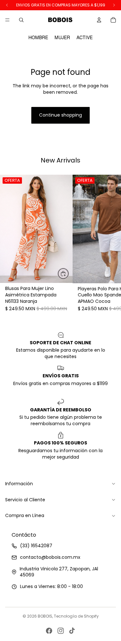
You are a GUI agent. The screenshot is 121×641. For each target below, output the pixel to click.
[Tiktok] (72, 631)
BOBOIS (45, 616)
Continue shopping (60, 115)
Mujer (62, 37)
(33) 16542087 (36, 546)
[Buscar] (21, 20)
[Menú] (7, 20)
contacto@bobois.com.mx (50, 557)
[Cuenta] (99, 20)
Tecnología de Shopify (76, 616)
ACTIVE (84, 37)
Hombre (38, 37)
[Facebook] (49, 631)
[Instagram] (61, 631)
